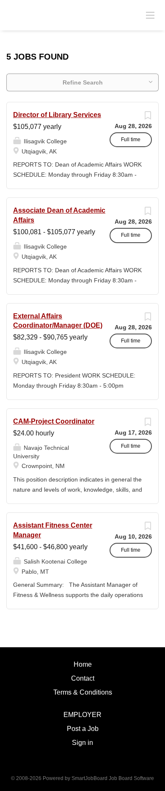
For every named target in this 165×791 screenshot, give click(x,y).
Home (83, 664)
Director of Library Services (57, 114)
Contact (82, 678)
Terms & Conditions (82, 692)
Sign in (82, 742)
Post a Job (83, 728)
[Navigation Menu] (150, 14)
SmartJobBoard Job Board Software (113, 778)
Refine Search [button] (83, 82)
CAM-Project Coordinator (53, 421)
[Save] (147, 117)
